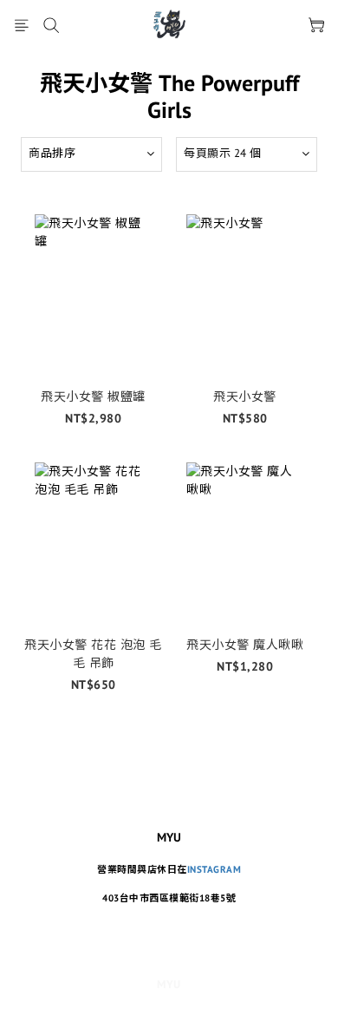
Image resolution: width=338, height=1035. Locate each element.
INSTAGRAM (214, 869)
